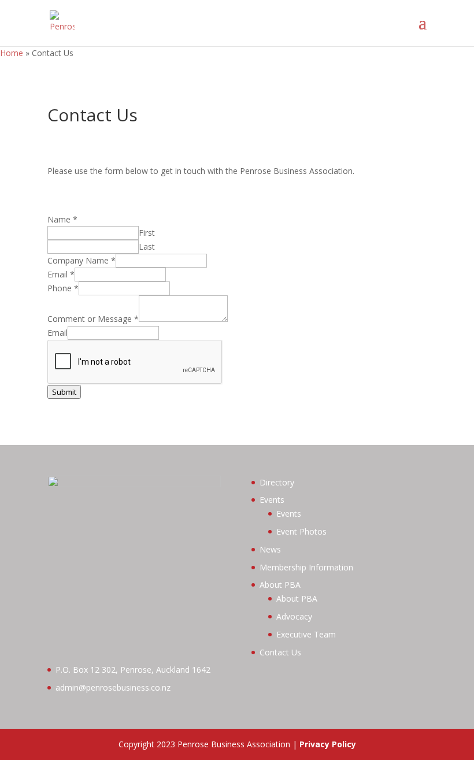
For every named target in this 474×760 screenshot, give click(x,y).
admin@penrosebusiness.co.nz (113, 687)
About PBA (280, 584)
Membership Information (306, 567)
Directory (277, 482)
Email (61, 274)
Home (11, 52)
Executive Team (306, 634)
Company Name (81, 260)
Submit (64, 392)
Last (147, 246)
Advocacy (294, 616)
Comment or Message (93, 318)
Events (272, 499)
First (147, 232)
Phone (63, 288)
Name (62, 219)
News (270, 549)
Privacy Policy (327, 744)
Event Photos (301, 531)
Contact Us (280, 652)
